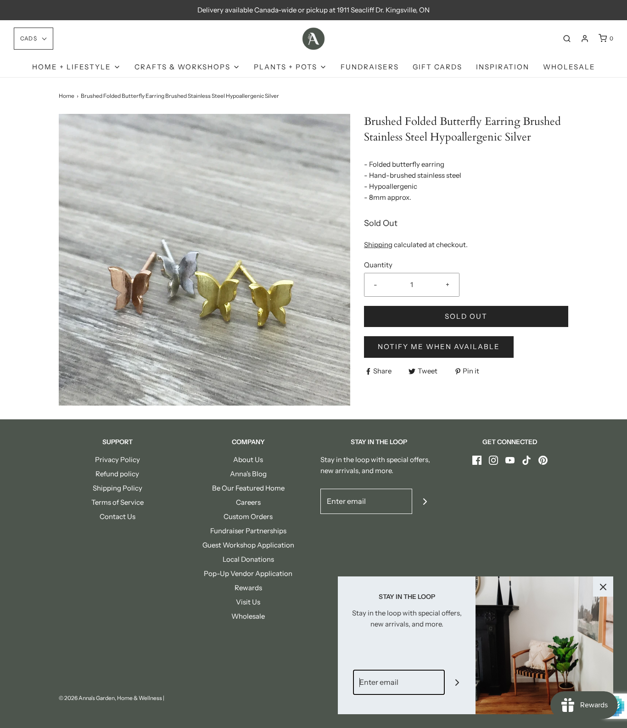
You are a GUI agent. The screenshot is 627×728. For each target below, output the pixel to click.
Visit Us (248, 602)
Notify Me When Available (439, 346)
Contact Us (117, 516)
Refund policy (117, 473)
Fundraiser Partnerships (248, 530)
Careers (248, 502)
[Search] (566, 38)
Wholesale (569, 66)
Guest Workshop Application (248, 545)
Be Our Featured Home (248, 488)
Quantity (378, 264)
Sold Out (466, 316)
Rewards (248, 587)
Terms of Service (117, 502)
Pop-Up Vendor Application (248, 573)
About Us (248, 459)
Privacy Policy (117, 459)
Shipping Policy (117, 488)
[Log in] (584, 38)
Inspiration (502, 66)
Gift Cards (437, 66)
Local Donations (248, 559)
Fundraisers (370, 66)
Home (66, 95)
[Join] (424, 501)
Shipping (378, 244)
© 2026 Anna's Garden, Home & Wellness (110, 697)
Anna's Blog (248, 473)
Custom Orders (248, 516)
